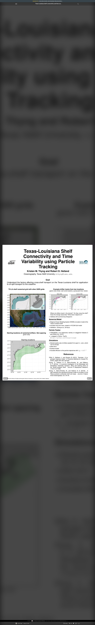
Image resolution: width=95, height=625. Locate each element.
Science (66, 623)
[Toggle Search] (78, 4)
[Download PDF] (79, 623)
